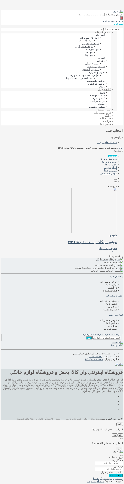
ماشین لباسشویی (90, 69)
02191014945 (95, 356)
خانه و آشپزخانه (103, 32)
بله (120, 435)
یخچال (101, 86)
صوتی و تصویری (96, 72)
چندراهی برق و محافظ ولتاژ (79, 78)
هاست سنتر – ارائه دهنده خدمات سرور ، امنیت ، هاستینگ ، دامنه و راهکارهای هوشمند (59, 418)
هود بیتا (89, 52)
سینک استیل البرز (84, 46)
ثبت (89, 338)
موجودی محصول (108, 173)
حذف (119, 449)
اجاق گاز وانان (85, 40)
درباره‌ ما (106, 121)
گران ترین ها (110, 170)
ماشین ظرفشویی (96, 83)
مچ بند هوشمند (97, 101)
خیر (114, 435)
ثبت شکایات (105, 118)
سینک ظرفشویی (90, 43)
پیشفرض (112, 156)
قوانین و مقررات (102, 112)
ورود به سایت (116, 475)
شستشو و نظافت (96, 66)
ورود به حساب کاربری (112, 21)
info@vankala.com (94, 359)
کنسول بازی (98, 98)
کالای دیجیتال (104, 89)
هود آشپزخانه (92, 49)
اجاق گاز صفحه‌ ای (89, 37)
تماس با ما (105, 124)
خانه (121, 148)
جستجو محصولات (114, 14)
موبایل (101, 104)
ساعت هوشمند (97, 95)
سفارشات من (110, 290)
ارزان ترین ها (110, 167)
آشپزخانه (100, 35)
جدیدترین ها (111, 164)
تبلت (102, 92)
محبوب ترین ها (109, 161)
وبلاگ (108, 115)
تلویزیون (100, 58)
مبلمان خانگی (92, 63)
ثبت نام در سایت (95, 481)
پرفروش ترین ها (108, 159)
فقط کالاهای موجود (107, 142)
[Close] (121, 438)
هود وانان (88, 55)
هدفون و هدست (97, 106)
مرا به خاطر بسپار (110, 472)
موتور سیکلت (104, 109)
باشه (120, 424)
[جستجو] (121, 18)
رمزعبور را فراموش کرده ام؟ (108, 478)
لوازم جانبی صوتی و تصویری (84, 75)
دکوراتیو (101, 60)
